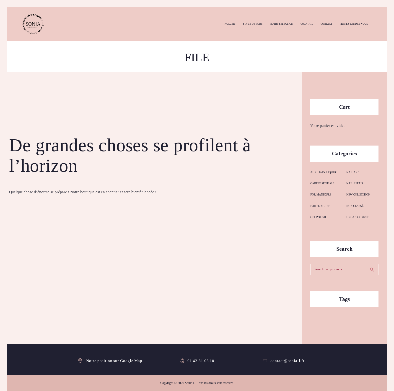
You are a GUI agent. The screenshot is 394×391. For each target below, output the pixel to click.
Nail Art (352, 172)
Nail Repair (354, 183)
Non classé (354, 206)
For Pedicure (320, 206)
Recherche (373, 269)
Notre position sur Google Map (114, 361)
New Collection (358, 194)
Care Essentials (322, 183)
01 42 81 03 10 (201, 361)
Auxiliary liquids (323, 172)
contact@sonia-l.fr (287, 361)
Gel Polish (318, 217)
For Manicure (320, 194)
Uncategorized (357, 217)
